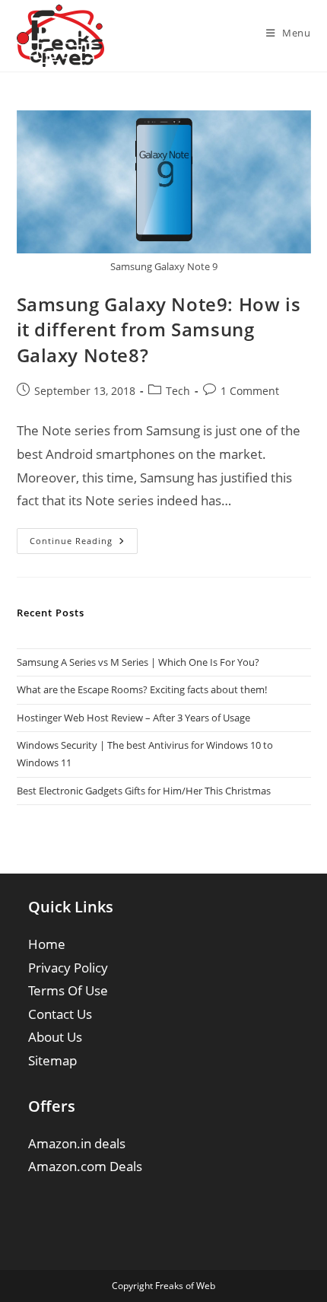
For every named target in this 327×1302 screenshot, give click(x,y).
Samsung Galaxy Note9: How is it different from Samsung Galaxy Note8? (159, 329)
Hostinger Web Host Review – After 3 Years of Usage (133, 717)
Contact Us (60, 1014)
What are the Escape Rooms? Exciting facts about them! (142, 689)
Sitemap (52, 1060)
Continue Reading (84, 543)
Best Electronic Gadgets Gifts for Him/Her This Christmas (144, 790)
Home (46, 944)
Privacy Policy (68, 967)
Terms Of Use (68, 990)
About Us (55, 1037)
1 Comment (250, 391)
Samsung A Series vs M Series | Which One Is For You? (138, 662)
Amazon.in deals (76, 1143)
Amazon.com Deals (85, 1166)
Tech (178, 391)
